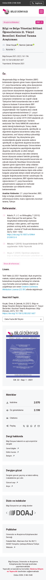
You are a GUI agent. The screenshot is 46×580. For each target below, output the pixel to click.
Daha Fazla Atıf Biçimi (14, 319)
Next (35, 513)
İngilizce (38, 3)
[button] (41, 11)
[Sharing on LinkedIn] (27, 425)
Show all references (11, 264)
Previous (7, 513)
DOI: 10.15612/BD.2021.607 (13, 60)
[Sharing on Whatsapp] (31, 425)
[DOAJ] (21, 513)
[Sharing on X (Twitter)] (24, 425)
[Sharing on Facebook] (35, 425)
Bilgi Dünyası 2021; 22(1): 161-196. (15, 56)
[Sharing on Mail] (38, 425)
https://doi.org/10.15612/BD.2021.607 (18, 313)
